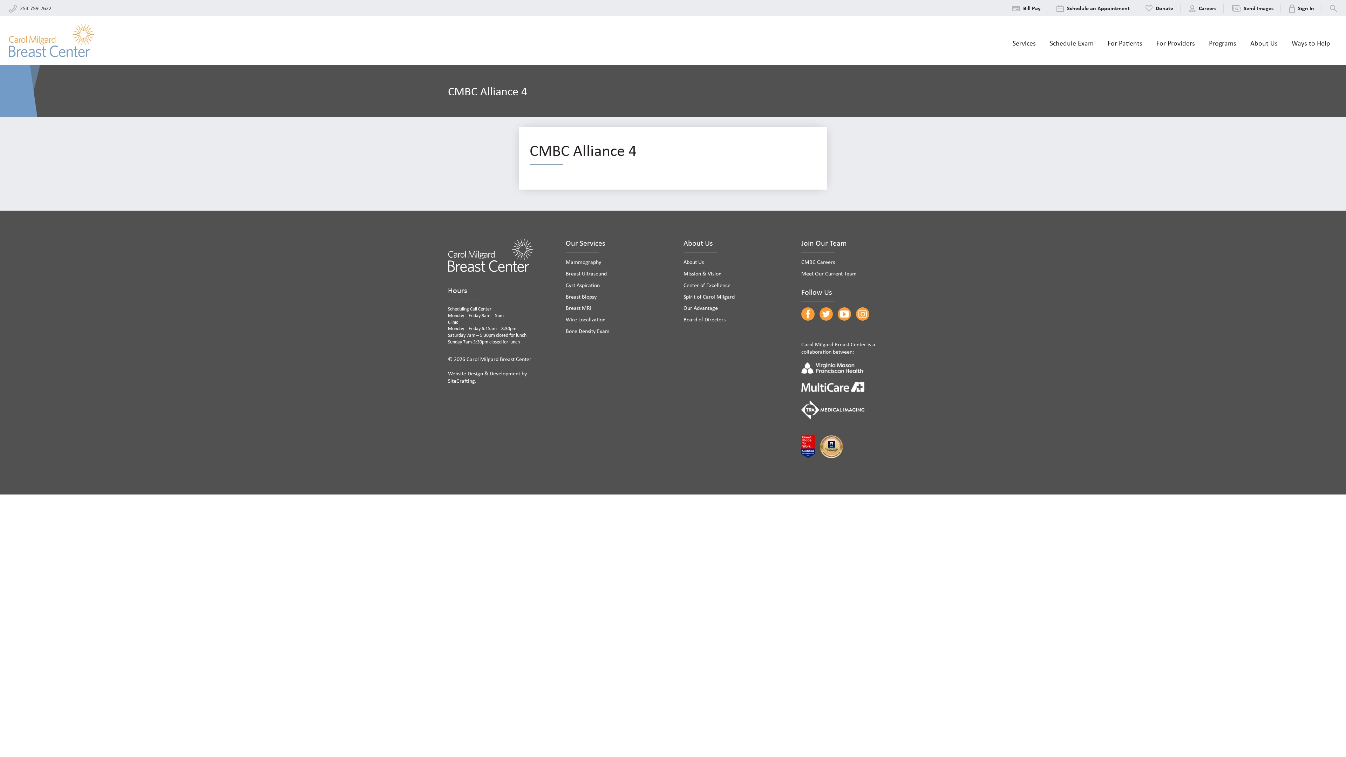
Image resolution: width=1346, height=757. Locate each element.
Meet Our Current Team (829, 273)
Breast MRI (578, 308)
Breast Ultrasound (586, 273)
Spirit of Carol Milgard (709, 296)
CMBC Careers (818, 262)
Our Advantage (701, 308)
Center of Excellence (707, 285)
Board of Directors (705, 319)
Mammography (583, 262)
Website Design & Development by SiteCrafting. (487, 376)
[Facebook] (808, 314)
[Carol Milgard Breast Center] (51, 40)
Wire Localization (585, 319)
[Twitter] (826, 314)
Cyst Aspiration (583, 285)
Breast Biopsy (581, 296)
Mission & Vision (702, 273)
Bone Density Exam (588, 331)
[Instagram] (862, 314)
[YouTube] (844, 314)
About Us (694, 262)
